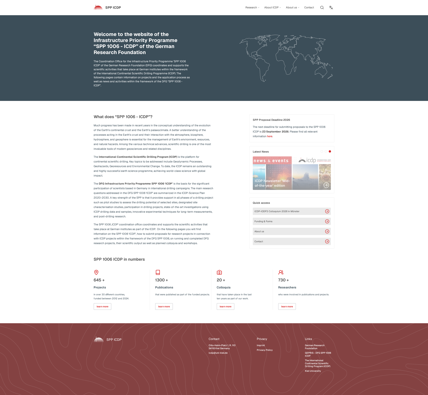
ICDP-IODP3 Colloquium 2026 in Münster (276, 211)
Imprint (261, 345)
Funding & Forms (263, 221)
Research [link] (251, 7)
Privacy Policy (265, 350)
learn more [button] (102, 306)
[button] (322, 7)
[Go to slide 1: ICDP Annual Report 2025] (322, 151)
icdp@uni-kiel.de (218, 352)
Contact (258, 241)
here (269, 136)
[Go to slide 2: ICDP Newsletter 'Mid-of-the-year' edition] (326, 151)
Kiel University (313, 370)
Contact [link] (309, 7)
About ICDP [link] (271, 7)
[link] (107, 7)
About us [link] (291, 7)
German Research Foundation (315, 347)
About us (259, 231)
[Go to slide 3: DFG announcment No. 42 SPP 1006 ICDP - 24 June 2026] (330, 151)
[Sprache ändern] (331, 7)
